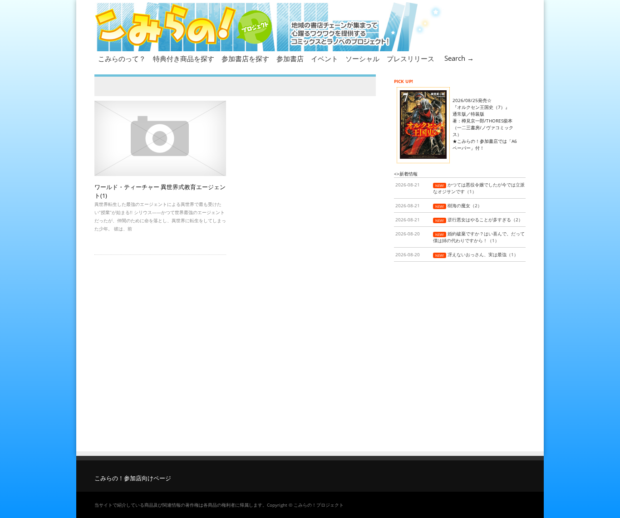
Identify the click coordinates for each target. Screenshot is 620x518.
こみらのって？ (122, 58)
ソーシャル (362, 58)
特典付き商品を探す (183, 58)
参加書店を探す (245, 58)
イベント (324, 58)
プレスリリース (410, 58)
